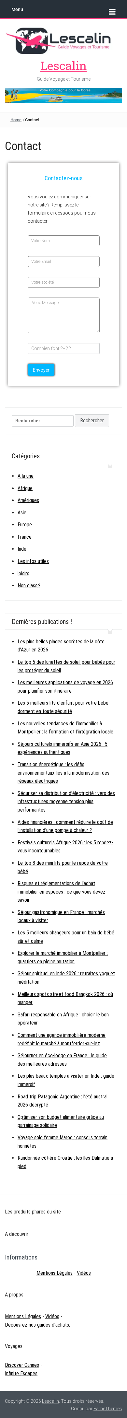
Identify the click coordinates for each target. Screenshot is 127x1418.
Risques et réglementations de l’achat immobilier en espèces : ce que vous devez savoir (62, 891)
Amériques (28, 500)
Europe (25, 524)
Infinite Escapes (21, 1373)
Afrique (25, 488)
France (25, 537)
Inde (22, 549)
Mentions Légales (54, 1273)
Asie (22, 513)
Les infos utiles (33, 561)
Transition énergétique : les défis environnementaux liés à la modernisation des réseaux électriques (63, 772)
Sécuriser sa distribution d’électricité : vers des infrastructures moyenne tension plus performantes (66, 801)
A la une (26, 476)
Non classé (29, 585)
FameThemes (107, 1408)
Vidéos (84, 1273)
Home (15, 119)
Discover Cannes (22, 1365)
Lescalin (63, 65)
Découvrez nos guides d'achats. (37, 1325)
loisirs (23, 573)
